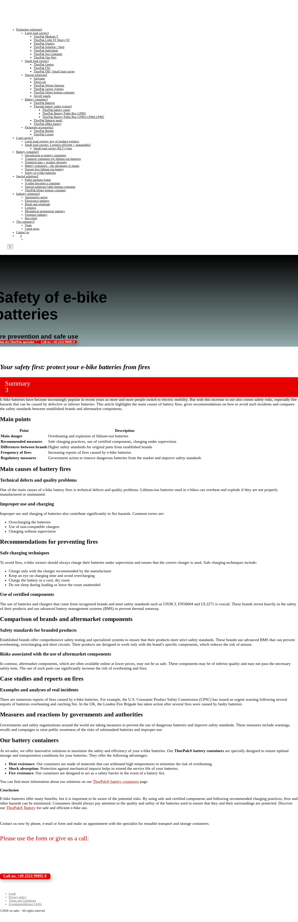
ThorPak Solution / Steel (49, 47)
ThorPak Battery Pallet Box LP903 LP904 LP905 (73, 117)
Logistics (30, 207)
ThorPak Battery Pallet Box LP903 (64, 113)
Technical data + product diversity (46, 162)
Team (28, 225)
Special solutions (36, 75)
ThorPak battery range (56, 110)
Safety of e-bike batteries (40, 173)
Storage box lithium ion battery (44, 169)
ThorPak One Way (45, 57)
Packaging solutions (29, 29)
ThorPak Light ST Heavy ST (52, 40)
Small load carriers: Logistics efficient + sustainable (58, 145)
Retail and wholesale (37, 204)
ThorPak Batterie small (48, 120)
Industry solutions (28, 193)
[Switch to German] (27, 239)
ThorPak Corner (44, 134)
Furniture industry (36, 214)
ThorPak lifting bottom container (54, 92)
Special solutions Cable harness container (50, 187)
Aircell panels (42, 96)
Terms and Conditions (22, 900)
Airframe (39, 78)
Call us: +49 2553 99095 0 (58, 342)
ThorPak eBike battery (48, 124)
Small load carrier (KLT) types (53, 148)
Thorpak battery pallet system (53, 106)
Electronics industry (37, 200)
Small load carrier (37, 61)
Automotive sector (36, 197)
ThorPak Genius (44, 64)
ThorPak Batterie (44, 103)
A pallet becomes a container (42, 183)
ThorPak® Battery (21, 808)
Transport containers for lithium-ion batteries (53, 159)
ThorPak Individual (46, 50)
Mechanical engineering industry (45, 211)
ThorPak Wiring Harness (49, 85)
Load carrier (24, 138)
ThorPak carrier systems (48, 89)
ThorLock (40, 82)
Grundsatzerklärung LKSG (25, 904)
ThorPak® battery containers (116, 781)
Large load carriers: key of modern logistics (52, 141)
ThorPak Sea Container (48, 54)
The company (25, 221)
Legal (12, 893)
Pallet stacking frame (38, 180)
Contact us (22, 232)
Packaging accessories (39, 127)
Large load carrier (37, 33)
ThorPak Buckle (44, 131)
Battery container (36, 99)
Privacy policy (18, 897)
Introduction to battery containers (45, 155)
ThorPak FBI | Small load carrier (54, 71)
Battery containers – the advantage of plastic (52, 166)
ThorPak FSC (42, 68)
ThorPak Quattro (44, 43)
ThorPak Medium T (46, 36)
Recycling (31, 218)
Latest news (32, 228)
